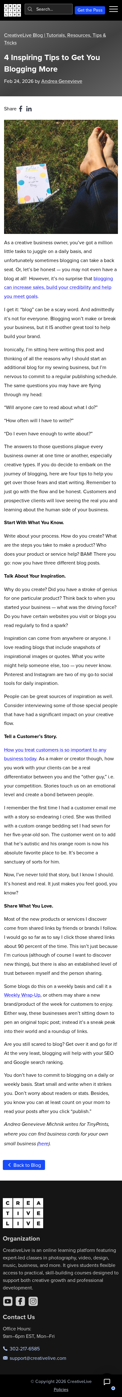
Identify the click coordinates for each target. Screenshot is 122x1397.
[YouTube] (8, 1301)
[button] (107, 1382)
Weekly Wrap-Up (22, 994)
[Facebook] (20, 1301)
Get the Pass (90, 10)
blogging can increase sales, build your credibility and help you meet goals (58, 287)
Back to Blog (26, 1165)
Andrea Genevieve (61, 81)
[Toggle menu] (113, 9)
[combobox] (48, 9)
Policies (61, 1389)
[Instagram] (33, 1301)
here (43, 1144)
